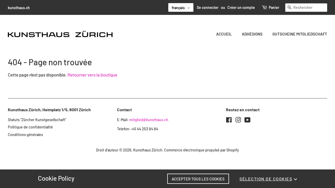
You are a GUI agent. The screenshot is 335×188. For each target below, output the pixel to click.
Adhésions (252, 34)
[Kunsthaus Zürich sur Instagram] (238, 121)
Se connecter (208, 7)
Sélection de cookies (265, 178)
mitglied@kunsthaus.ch (148, 120)
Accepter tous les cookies (198, 179)
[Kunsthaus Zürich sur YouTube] (247, 121)
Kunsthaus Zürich (147, 150)
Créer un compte (241, 7)
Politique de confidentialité (30, 127)
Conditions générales (25, 134)
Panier (274, 7)
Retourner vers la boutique (92, 74)
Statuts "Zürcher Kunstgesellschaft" (37, 120)
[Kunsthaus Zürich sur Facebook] (229, 121)
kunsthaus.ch (19, 7)
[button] (180, 7)
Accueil (224, 34)
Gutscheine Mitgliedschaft (299, 34)
